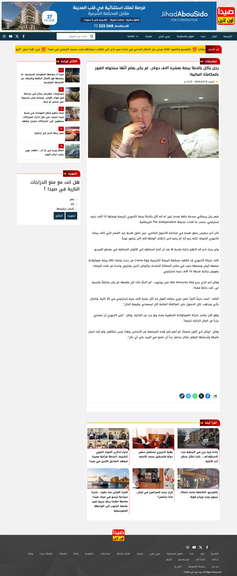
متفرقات (63, 553)
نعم (72, 199)
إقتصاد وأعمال (123, 553)
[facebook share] (207, 396)
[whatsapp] (182, 396)
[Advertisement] (153, 184)
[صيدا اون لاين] (226, 16)
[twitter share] (201, 396)
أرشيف (168, 559)
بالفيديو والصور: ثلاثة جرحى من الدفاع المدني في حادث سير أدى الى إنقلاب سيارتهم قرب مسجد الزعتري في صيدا (129, 49)
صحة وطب (105, 553)
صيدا (203, 36)
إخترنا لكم (200, 559)
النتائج (59, 215)
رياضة (76, 553)
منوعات (148, 36)
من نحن (215, 566)
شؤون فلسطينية (185, 36)
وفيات (30, 553)
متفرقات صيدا (46, 553)
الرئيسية (227, 36)
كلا (72, 204)
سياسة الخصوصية (196, 566)
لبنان (214, 36)
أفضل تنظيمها (65, 208)
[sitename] (118, 535)
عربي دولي (164, 36)
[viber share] (188, 396)
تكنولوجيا (89, 553)
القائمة (131, 36)
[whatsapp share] (195, 396)
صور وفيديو (183, 559)
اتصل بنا (178, 566)
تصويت (71, 215)
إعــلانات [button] (215, 559)
